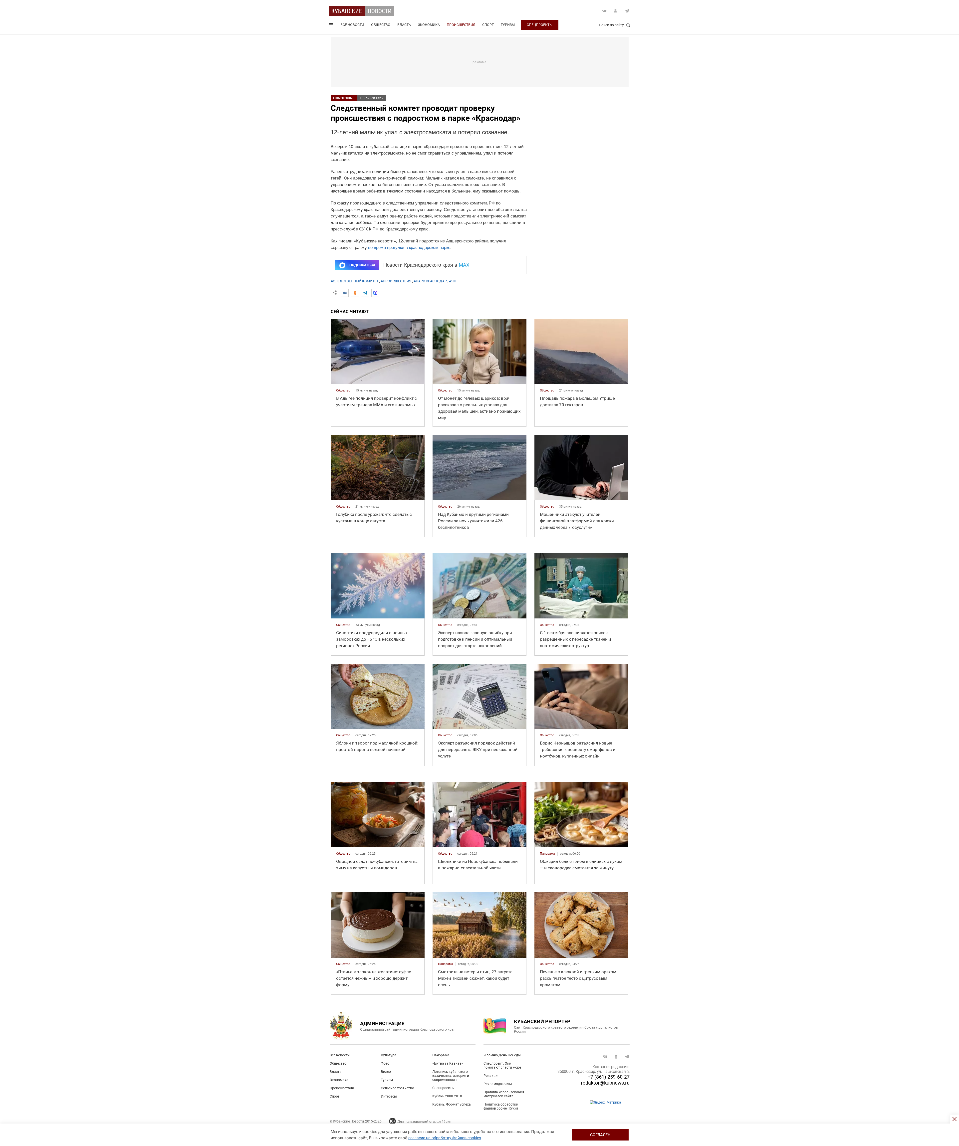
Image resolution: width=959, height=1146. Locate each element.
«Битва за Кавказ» (447, 1063)
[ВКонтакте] (345, 293)
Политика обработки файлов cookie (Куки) (500, 1106)
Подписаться (362, 265)
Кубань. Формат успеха (451, 1104)
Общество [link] (343, 390)
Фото (385, 1063)
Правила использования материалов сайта (503, 1094)
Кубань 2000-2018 (447, 1096)
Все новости (352, 25)
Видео (386, 1072)
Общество (380, 25)
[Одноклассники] (355, 293)
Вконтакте (604, 11)
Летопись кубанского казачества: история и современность (450, 1076)
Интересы (389, 1096)
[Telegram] (365, 293)
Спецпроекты (539, 25)
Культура (388, 1055)
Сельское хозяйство (397, 1088)
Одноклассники (615, 11)
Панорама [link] (547, 853)
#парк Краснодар (430, 281)
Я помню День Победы (502, 1055)
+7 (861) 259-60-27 (609, 1077)
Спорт (488, 25)
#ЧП (452, 281)
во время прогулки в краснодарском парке (409, 247)
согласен (600, 1135)
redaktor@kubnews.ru (605, 1083)
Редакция (491, 1076)
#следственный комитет (354, 281)
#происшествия (396, 281)
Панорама (440, 1055)
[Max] (375, 293)
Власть (404, 25)
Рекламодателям (497, 1084)
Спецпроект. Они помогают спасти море (502, 1065)
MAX (464, 265)
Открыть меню (331, 25)
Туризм (508, 25)
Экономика (429, 25)
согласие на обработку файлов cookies (444, 1138)
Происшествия (461, 25)
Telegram (627, 11)
